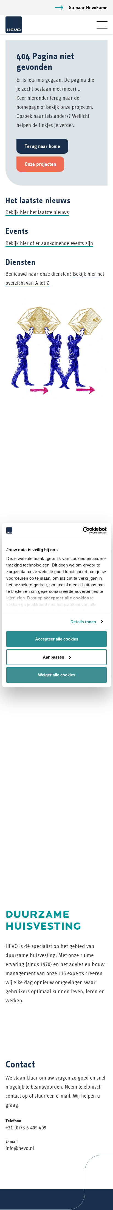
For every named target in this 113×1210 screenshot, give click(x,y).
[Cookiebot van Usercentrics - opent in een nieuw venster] (83, 530)
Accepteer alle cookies (56, 639)
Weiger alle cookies (56, 675)
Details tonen (83, 621)
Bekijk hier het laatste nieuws (37, 212)
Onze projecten (40, 164)
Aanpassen (53, 656)
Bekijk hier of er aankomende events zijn (49, 243)
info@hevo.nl (19, 1148)
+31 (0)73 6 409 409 (25, 1128)
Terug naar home (42, 146)
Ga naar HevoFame (88, 7)
